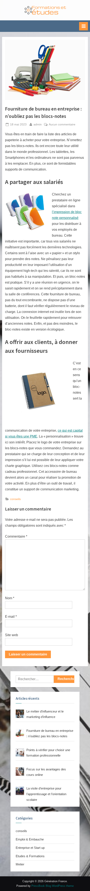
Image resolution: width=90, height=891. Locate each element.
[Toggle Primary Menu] (83, 26)
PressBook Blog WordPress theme (52, 885)
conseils (15, 499)
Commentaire (16, 536)
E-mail (11, 616)
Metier (20, 864)
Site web (11, 635)
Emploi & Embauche (30, 839)
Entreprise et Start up (30, 847)
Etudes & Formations (30, 856)
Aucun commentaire (62, 125)
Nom (9, 598)
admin (37, 124)
